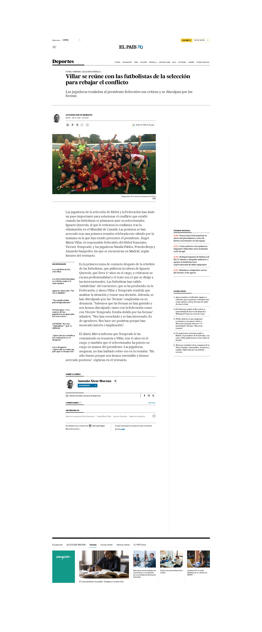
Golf (174, 62)
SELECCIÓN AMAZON (76, 545)
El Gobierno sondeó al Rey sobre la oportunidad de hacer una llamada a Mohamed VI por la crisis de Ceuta (191, 311)
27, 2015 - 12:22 (80, 118)
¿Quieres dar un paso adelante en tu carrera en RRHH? (197, 572)
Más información (72, 429)
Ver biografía (84, 385)
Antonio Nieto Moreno (79, 115)
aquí (123, 429)
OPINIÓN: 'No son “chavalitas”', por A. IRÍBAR (62, 326)
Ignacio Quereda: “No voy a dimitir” (63, 292)
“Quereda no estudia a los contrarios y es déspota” (63, 338)
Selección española (137, 416)
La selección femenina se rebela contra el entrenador (63, 281)
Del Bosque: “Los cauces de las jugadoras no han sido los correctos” (63, 313)
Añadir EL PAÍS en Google (145, 125)
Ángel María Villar (104, 416)
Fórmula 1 (153, 62)
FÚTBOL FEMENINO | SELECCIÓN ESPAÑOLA (83, 72)
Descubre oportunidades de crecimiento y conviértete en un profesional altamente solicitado (144, 573)
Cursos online (107, 545)
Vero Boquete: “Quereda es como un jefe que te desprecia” (63, 349)
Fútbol (117, 62)
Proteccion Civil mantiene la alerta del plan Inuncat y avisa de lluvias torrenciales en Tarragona (190, 238)
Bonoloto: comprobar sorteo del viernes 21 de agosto (190, 271)
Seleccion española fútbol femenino (80, 416)
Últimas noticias (202, 62)
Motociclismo (164, 62)
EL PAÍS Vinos (140, 545)
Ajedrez (191, 62)
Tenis (136, 62)
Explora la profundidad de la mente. (171, 571)
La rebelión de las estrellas (61, 271)
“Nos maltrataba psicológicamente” (61, 301)
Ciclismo (143, 62)
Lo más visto (180, 291)
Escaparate (57, 545)
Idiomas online (123, 545)
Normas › (152, 403)
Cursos (93, 545)
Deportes (63, 61)
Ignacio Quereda (120, 416)
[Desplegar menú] (54, 47)
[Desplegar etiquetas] (154, 416)
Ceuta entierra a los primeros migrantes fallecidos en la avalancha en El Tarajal (191, 249)
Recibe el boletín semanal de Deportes (85, 396)
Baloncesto (127, 62)
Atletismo (182, 62)
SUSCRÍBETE (186, 40)
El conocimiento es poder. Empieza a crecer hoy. (101, 581)
